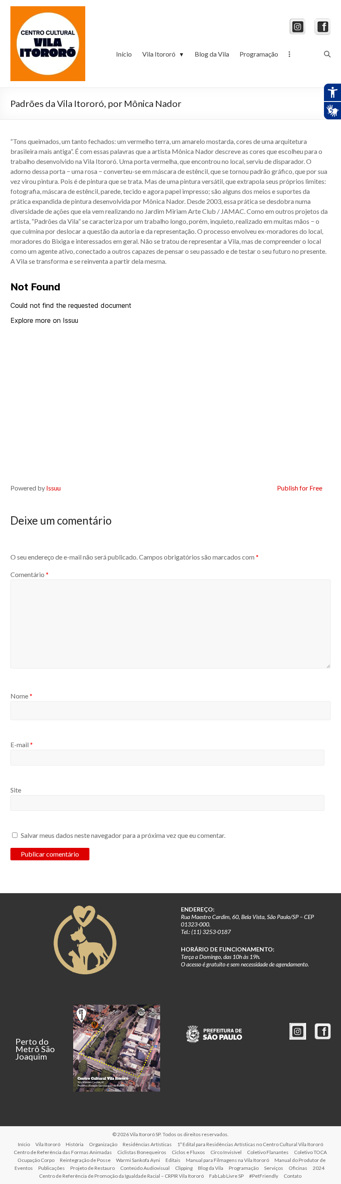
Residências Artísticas (147, 1144)
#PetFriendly (263, 1176)
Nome (21, 696)
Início (124, 54)
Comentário (29, 574)
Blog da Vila (212, 54)
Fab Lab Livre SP (226, 1176)
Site (15, 790)
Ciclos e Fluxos (188, 1152)
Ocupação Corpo (35, 1160)
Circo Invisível (226, 1152)
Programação (259, 54)
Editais (173, 1160)
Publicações (51, 1168)
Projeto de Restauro (92, 1168)
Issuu (53, 488)
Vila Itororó (163, 54)
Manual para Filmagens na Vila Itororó (227, 1160)
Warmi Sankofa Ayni (138, 1160)
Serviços (273, 1168)
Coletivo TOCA (310, 1152)
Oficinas (298, 1168)
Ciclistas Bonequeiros (141, 1152)
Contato (292, 1176)
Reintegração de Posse (85, 1160)
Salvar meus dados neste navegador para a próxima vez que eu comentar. (123, 835)
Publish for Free (299, 488)
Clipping (184, 1168)
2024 (318, 1168)
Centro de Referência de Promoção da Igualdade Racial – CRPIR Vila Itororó (121, 1176)
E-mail (21, 744)
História (75, 1144)
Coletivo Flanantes (268, 1152)
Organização (103, 1144)
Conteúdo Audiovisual (145, 1168)
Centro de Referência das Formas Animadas (63, 1152)
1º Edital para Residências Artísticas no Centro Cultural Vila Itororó (250, 1144)
